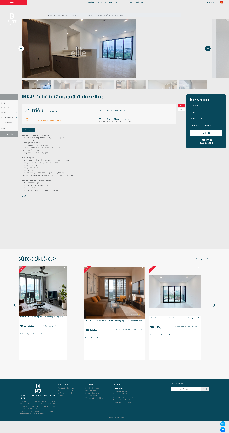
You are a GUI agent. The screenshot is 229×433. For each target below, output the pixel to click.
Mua (98, 2)
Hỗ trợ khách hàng (92, 393)
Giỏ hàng (210, 2)
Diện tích (4, 128)
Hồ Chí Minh (65, 15)
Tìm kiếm (9, 134)
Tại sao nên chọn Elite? (66, 388)
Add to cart (64, 267)
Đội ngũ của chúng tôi (66, 390)
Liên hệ (139, 2)
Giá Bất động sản (7, 122)
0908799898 (14, 2)
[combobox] (9, 103)
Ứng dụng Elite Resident (94, 398)
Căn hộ (56, 15)
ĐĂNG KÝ (206, 133)
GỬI (205, 389)
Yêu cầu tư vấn (177, 384)
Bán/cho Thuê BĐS (92, 388)
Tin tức (118, 2)
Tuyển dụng (62, 395)
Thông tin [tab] (28, 130)
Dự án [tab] (41, 130)
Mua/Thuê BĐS (90, 390)
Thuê (89, 2)
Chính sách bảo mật (65, 393)
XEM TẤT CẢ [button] (203, 259)
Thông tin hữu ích (91, 395)
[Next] (208, 48)
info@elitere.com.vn (120, 391)
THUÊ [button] (8, 97)
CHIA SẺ (182, 109)
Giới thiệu (129, 2)
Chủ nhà (108, 2)
